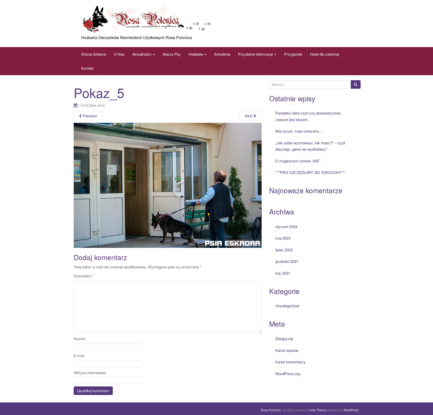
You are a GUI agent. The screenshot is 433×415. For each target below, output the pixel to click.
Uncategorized (287, 305)
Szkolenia (222, 54)
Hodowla (196, 54)
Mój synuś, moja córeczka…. (299, 131)
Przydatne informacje (256, 54)
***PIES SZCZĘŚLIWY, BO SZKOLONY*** (310, 172)
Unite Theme (317, 410)
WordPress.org (287, 373)
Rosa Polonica (271, 410)
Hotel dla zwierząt (324, 54)
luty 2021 (282, 273)
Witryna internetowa (90, 372)
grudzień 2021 (286, 261)
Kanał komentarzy (290, 361)
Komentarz (84, 275)
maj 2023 (282, 238)
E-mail (79, 355)
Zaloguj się (284, 338)
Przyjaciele (293, 54)
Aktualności (142, 54)
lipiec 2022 (284, 249)
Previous (89, 115)
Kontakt (87, 68)
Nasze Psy (172, 54)
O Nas (119, 54)
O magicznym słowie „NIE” (297, 160)
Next (249, 115)
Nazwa (79, 338)
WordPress (351, 410)
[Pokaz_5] (168, 184)
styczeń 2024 (286, 226)
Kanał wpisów (286, 350)
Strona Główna (93, 54)
